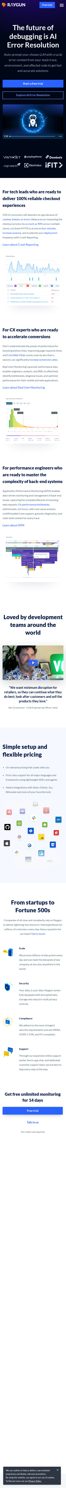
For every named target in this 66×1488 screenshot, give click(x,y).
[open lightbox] (33, 662)
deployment (50, 232)
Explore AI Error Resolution (33, 95)
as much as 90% (34, 223)
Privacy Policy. (34, 1481)
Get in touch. (38, 933)
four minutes (49, 228)
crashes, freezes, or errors (16, 219)
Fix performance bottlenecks (34, 504)
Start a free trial (33, 83)
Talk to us (33, 1122)
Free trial (47, 4)
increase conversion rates (43, 359)
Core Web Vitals (16, 355)
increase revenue (12, 232)
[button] (61, 5)
